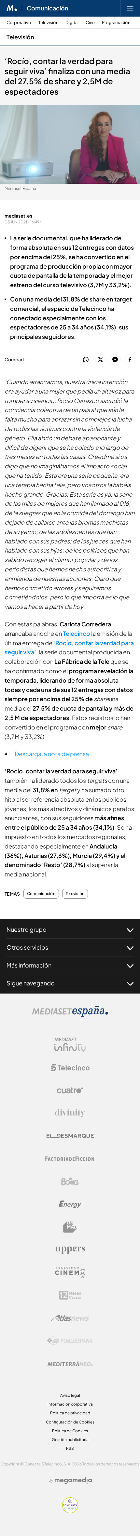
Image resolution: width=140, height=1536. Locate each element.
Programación (116, 22)
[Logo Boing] (70, 1181)
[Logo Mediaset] (70, 1015)
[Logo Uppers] (70, 1250)
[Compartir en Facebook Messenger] (115, 360)
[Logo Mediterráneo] (70, 1363)
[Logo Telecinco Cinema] (70, 1272)
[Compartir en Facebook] (129, 360)
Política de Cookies (70, 1430)
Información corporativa (70, 1404)
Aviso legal (70, 1395)
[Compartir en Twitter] (100, 360)
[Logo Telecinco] (70, 1068)
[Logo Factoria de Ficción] (70, 1159)
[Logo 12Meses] (70, 1295)
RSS (70, 1448)
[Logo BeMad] (70, 1227)
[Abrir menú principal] (130, 8)
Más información (29, 965)
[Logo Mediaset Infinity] (70, 1045)
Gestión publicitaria (70, 1439)
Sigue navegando (31, 983)
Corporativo (19, 22)
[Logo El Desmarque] (70, 1136)
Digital (71, 22)
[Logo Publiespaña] (70, 1341)
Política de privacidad (70, 1412)
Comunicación (47, 8)
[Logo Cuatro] (70, 1090)
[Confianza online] (70, 1511)
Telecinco (76, 633)
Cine (90, 22)
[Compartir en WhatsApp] (85, 360)
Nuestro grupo (27, 929)
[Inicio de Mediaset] (12, 8)
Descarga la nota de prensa (52, 753)
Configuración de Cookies (70, 1422)
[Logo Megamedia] (73, 1480)
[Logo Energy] (70, 1204)
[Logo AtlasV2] (70, 1318)
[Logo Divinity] (70, 1113)
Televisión (48, 22)
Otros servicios (27, 947)
